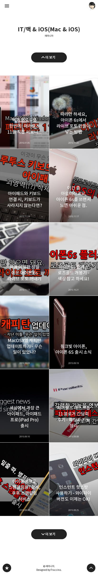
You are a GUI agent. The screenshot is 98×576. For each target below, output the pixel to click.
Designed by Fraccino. (49, 569)
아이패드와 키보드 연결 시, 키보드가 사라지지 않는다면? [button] (24, 185)
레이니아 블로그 (7, 568)
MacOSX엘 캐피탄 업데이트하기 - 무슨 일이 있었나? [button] (24, 332)
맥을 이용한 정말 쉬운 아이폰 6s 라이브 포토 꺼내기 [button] (24, 259)
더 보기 (50, 57)
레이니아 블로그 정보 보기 (91, 6)
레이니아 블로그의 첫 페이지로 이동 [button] (49, 6)
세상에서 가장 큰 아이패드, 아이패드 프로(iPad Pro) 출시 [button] (24, 405)
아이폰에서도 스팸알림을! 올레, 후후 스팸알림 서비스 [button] (24, 479)
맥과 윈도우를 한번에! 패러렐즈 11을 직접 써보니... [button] (24, 112)
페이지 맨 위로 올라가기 (91, 568)
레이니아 (49, 36)
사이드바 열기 (7, 6)
